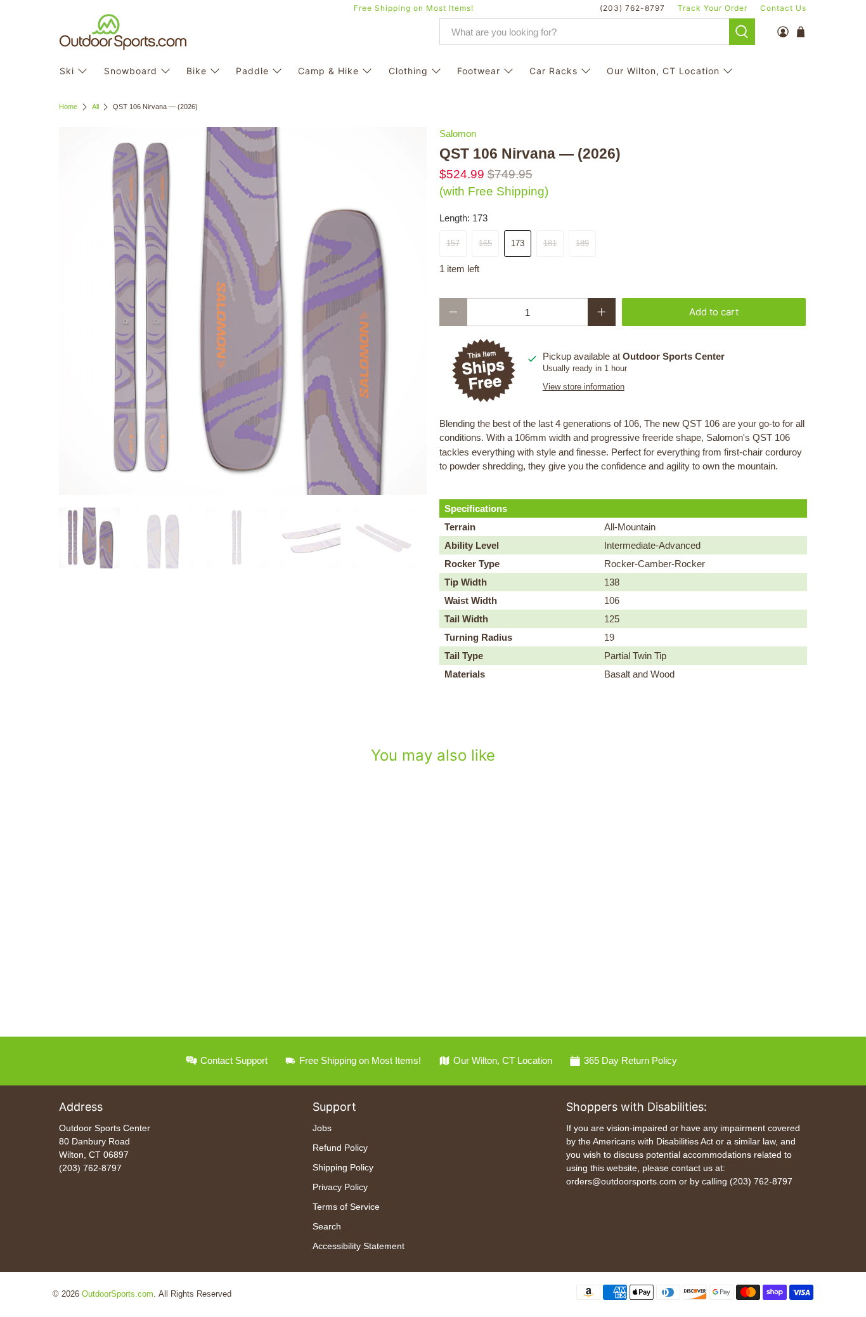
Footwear (478, 70)
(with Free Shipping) (493, 191)
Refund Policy (340, 1148)
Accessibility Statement (358, 1246)
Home (68, 106)
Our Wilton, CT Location (663, 70)
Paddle (252, 70)
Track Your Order (712, 8)
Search (327, 1226)
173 (517, 243)
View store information (583, 386)
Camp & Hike (328, 70)
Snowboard (130, 70)
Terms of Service (346, 1207)
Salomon (457, 133)
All (95, 106)
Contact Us (783, 8)
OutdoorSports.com (117, 1294)
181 (550, 243)
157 (453, 243)
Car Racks (553, 70)
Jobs (322, 1128)
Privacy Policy (340, 1187)
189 (582, 243)
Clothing (408, 70)
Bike (196, 70)
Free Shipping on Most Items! (414, 8)
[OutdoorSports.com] (123, 32)
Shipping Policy (343, 1167)
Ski (67, 70)
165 (485, 243)
